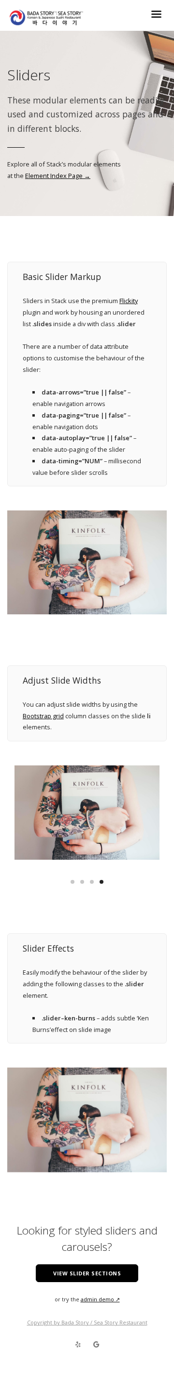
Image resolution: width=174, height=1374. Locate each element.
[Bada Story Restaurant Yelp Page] (77, 1344)
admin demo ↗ (100, 1299)
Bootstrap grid (43, 716)
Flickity (128, 300)
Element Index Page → (57, 175)
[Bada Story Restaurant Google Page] (96, 1344)
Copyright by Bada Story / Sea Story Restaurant (87, 1322)
